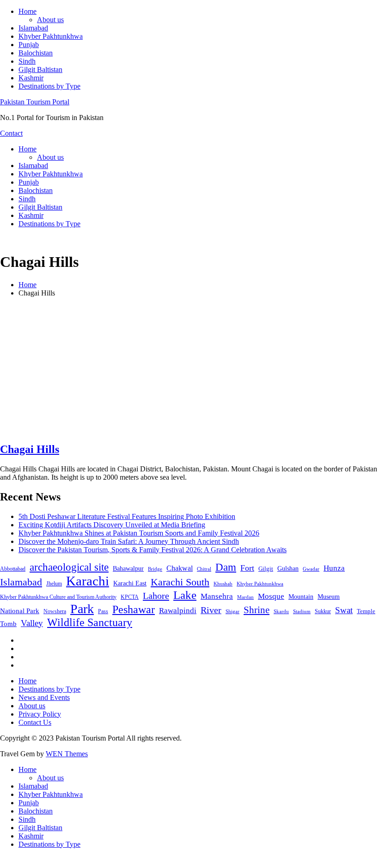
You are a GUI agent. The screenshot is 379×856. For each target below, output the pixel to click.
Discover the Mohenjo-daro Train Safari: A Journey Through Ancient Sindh (128, 541)
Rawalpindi (177, 610)
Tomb (8, 623)
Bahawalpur (128, 568)
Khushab (223, 583)
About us (50, 20)
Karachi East (130, 583)
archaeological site (69, 567)
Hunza (334, 568)
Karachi (87, 580)
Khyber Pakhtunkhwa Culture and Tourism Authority (58, 597)
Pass (103, 611)
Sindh (27, 61)
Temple (366, 611)
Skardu (281, 611)
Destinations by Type (49, 86)
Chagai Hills (29, 449)
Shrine (256, 609)
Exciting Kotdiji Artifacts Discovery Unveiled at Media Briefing (111, 525)
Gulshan (288, 568)
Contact (11, 133)
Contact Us (34, 722)
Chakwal (179, 568)
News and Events (44, 697)
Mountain (300, 596)
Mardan (245, 597)
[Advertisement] (189, 369)
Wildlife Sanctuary (89, 622)
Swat (344, 610)
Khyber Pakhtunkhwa (50, 36)
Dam (225, 567)
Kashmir (30, 78)
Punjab (28, 44)
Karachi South (180, 582)
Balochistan (35, 53)
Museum (329, 596)
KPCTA (130, 597)
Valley (32, 623)
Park (82, 609)
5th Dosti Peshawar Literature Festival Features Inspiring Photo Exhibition (126, 516)
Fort (247, 568)
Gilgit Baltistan (40, 69)
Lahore (156, 596)
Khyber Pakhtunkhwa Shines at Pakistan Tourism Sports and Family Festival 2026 (138, 533)
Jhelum (54, 583)
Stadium (302, 611)
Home (27, 11)
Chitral (204, 569)
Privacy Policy (39, 714)
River (211, 610)
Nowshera (54, 611)
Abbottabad (12, 569)
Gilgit (265, 568)
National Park (19, 611)
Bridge (155, 569)
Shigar (232, 611)
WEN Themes (67, 754)
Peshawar (133, 609)
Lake (184, 595)
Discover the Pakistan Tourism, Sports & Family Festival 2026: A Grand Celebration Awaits (152, 550)
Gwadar (311, 569)
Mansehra (217, 596)
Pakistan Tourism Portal (34, 102)
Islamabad (33, 28)
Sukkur (323, 611)
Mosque (271, 596)
